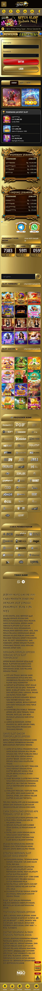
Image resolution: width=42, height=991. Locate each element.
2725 (23, 250)
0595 (8, 250)
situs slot (28, 661)
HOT (21, 83)
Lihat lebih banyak (31, 238)
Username (7, 43)
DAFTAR (21, 61)
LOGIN (21, 69)
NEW (28, 83)
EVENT (14, 83)
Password (7, 51)
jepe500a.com (19, 951)
